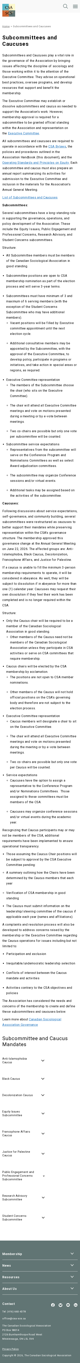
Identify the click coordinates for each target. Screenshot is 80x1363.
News (6, 1265)
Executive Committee (23, 133)
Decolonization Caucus (17, 1095)
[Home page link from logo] (8, 2)
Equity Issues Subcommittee (12, 1113)
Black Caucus (11, 1078)
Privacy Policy (10, 1349)
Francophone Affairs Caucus (16, 1133)
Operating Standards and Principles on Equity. (36, 163)
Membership (12, 1254)
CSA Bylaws (57, 146)
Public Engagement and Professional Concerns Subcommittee (18, 1175)
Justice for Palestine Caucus (16, 1153)
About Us (9, 1289)
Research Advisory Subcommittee (14, 1197)
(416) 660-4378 (16, 1311)
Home (6, 26)
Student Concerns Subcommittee (14, 1217)
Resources (11, 1277)
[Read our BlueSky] (60, 1305)
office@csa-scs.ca (14, 1318)
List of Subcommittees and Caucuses (30, 197)
